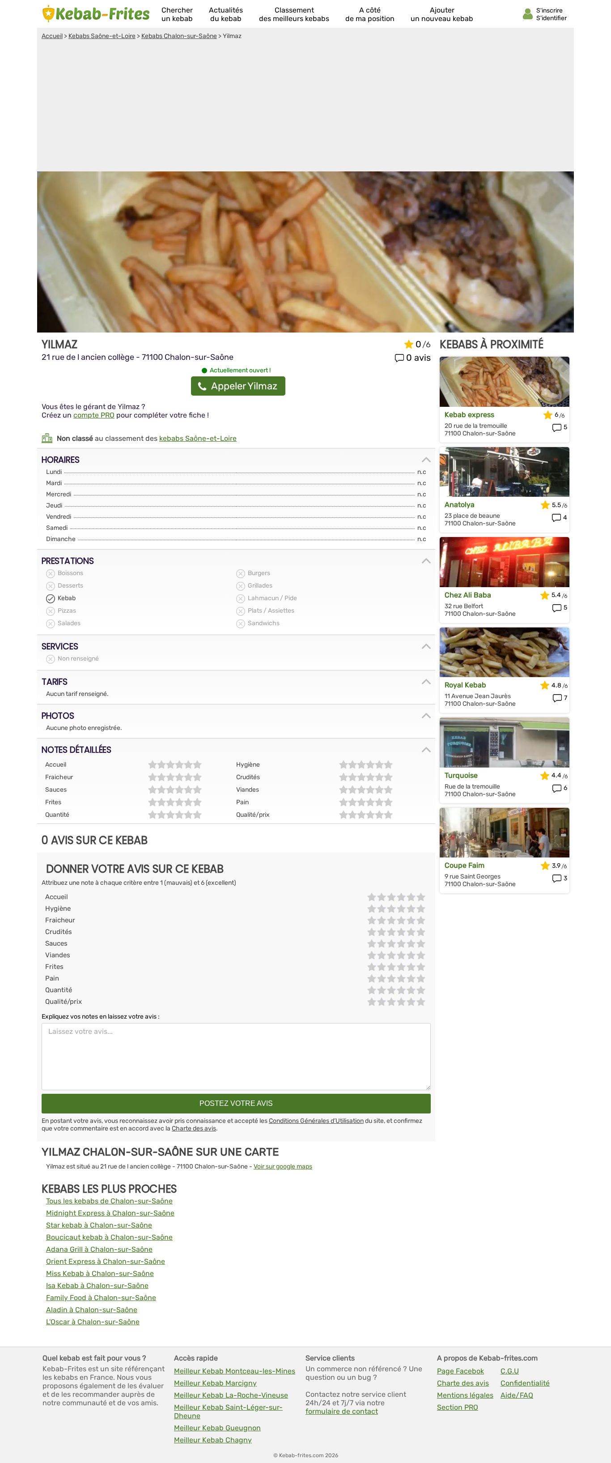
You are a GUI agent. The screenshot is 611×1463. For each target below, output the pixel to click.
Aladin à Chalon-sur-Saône (91, 1309)
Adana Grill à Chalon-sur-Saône (99, 1249)
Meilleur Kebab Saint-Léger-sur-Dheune (228, 1411)
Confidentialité (525, 1383)
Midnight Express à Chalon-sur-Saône (110, 1213)
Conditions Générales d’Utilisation (316, 1121)
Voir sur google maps (283, 1166)
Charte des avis (194, 1128)
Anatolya (460, 504)
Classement (294, 14)
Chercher (177, 14)
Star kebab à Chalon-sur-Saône (99, 1225)
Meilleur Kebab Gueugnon (217, 1428)
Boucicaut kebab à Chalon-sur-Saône (109, 1237)
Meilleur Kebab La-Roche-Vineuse (231, 1395)
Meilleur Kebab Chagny (213, 1440)
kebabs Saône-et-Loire (198, 438)
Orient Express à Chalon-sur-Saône (105, 1261)
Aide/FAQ (517, 1395)
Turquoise (461, 775)
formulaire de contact (342, 1411)
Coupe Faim (464, 865)
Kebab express (469, 414)
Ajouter (442, 14)
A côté (370, 14)
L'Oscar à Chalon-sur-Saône (93, 1322)
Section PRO (457, 1407)
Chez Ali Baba (468, 595)
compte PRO (94, 415)
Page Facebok (460, 1371)
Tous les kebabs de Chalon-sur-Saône (109, 1201)
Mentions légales (465, 1395)
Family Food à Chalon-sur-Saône (101, 1297)
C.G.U (510, 1371)
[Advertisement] (305, 107)
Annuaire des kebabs (96, 14)
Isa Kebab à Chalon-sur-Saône (97, 1285)
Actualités (226, 14)
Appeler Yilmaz (244, 386)
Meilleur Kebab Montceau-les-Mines (234, 1371)
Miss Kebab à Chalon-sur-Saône (100, 1273)
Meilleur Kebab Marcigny (215, 1383)
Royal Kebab (465, 685)
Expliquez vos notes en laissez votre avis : (101, 1016)
